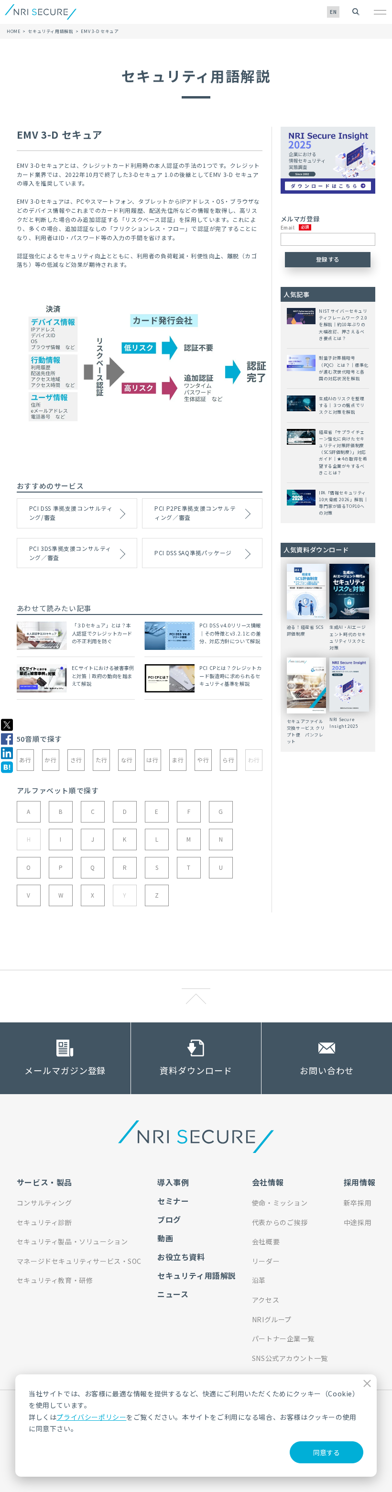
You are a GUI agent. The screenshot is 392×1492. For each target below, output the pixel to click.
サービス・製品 (44, 1182)
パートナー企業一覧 (283, 1338)
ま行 (178, 760)
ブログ (169, 1219)
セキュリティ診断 (44, 1222)
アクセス (265, 1300)
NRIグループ (272, 1319)
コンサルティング (44, 1202)
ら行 (228, 760)
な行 (127, 760)
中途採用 (357, 1222)
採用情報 (359, 1182)
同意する (326, 1452)
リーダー (266, 1261)
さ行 (76, 760)
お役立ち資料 (181, 1256)
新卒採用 (357, 1202)
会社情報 (267, 1182)
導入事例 (173, 1182)
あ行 (25, 760)
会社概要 (266, 1241)
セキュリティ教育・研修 (55, 1280)
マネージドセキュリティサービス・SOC (79, 1261)
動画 (165, 1238)
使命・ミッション (280, 1202)
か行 (50, 760)
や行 (203, 760)
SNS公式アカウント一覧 (290, 1358)
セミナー (173, 1201)
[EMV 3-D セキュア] (7, 767)
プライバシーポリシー (91, 1417)
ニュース (172, 1294)
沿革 (259, 1280)
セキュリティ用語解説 (50, 31)
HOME (13, 31)
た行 (102, 760)
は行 (152, 760)
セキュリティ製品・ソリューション (72, 1241)
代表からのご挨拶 (280, 1222)
